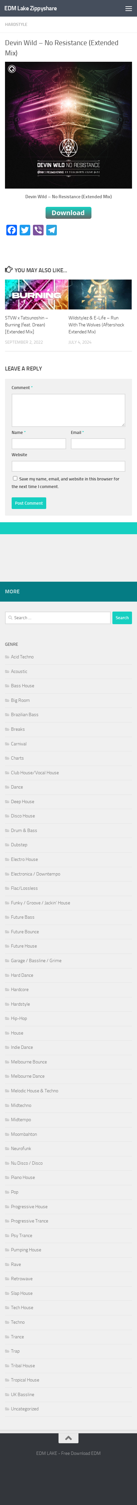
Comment (22, 387)
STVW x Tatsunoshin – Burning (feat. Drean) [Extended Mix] (26, 325)
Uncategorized (25, 1409)
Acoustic (19, 671)
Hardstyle (16, 24)
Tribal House (23, 1366)
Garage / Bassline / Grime (36, 960)
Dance (17, 787)
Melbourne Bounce (29, 1062)
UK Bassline (22, 1394)
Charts (17, 758)
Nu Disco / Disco (27, 1163)
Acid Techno (22, 657)
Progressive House (29, 1207)
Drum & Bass (24, 830)
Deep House (22, 801)
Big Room (20, 700)
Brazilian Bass (25, 714)
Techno (18, 1322)
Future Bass (23, 917)
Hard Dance (22, 975)
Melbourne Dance (28, 1076)
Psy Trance (21, 1235)
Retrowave (22, 1279)
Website (19, 454)
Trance (17, 1337)
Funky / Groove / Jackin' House (40, 903)
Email (77, 432)
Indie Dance (22, 1047)
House (17, 1033)
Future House (24, 946)
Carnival (19, 744)
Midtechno (21, 1105)
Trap (15, 1351)
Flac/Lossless (24, 888)
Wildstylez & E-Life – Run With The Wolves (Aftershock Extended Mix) (96, 325)
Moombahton (24, 1134)
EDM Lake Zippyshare (30, 8)
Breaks (18, 729)
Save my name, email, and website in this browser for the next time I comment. (65, 482)
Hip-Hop (19, 1018)
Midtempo (21, 1120)
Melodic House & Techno (34, 1091)
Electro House (24, 859)
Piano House (23, 1177)
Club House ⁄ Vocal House (35, 773)
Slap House (22, 1293)
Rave (16, 1264)
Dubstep (19, 845)
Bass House (22, 686)
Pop (14, 1192)
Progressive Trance (29, 1221)
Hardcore (20, 989)
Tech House (22, 1307)
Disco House (23, 816)
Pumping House (26, 1250)
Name (19, 432)
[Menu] (128, 8)
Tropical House (25, 1380)
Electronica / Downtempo (35, 874)
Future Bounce (25, 932)
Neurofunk (21, 1148)
